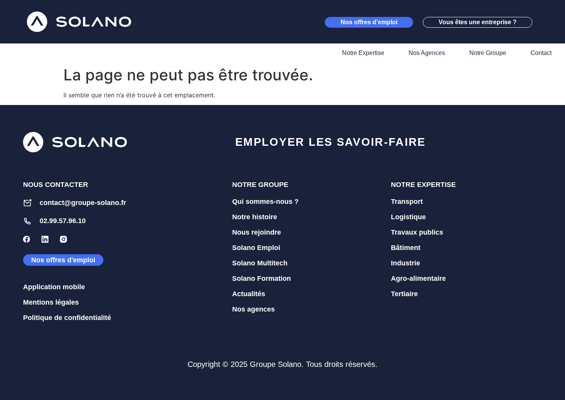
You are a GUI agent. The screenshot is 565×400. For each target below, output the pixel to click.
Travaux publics (417, 232)
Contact (541, 53)
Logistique (408, 217)
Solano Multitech (259, 263)
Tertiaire (404, 294)
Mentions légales (51, 302)
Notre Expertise (363, 53)
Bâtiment (405, 248)
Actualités (248, 294)
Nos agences (253, 309)
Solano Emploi (256, 248)
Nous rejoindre (256, 232)
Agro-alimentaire (418, 278)
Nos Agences (427, 53)
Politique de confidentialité (67, 318)
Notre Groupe (487, 53)
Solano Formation (261, 278)
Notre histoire (254, 217)
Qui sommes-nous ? (265, 201)
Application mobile (54, 287)
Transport (407, 201)
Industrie (405, 263)
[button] (546, 22)
